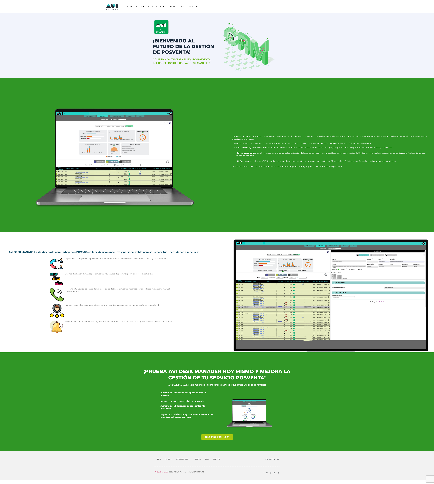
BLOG (183, 7)
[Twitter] (267, 473)
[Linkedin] (278, 473)
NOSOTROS (172, 7)
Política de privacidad (161, 472)
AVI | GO (139, 7)
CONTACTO (193, 7)
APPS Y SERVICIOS (155, 7)
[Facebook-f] (263, 473)
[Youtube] (274, 473)
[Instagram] (270, 473)
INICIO (129, 7)
